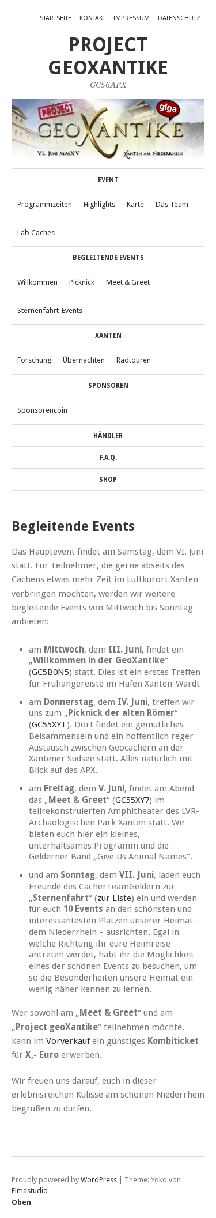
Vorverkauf (68, 1041)
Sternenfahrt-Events (49, 310)
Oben (21, 1202)
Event (108, 180)
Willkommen (37, 282)
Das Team (172, 204)
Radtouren (133, 360)
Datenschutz (179, 18)
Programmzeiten (44, 204)
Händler (108, 436)
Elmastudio (30, 1190)
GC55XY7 (132, 800)
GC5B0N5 (50, 672)
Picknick (81, 282)
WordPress (99, 1179)
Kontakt (92, 18)
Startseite (55, 18)
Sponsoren (108, 386)
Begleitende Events (108, 258)
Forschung (34, 360)
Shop (108, 480)
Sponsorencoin (42, 410)
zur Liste (114, 898)
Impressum (131, 18)
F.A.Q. (108, 458)
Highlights (99, 204)
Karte (135, 204)
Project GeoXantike (108, 56)
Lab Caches (36, 232)
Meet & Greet (128, 282)
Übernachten (84, 360)
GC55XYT (49, 724)
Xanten (108, 335)
